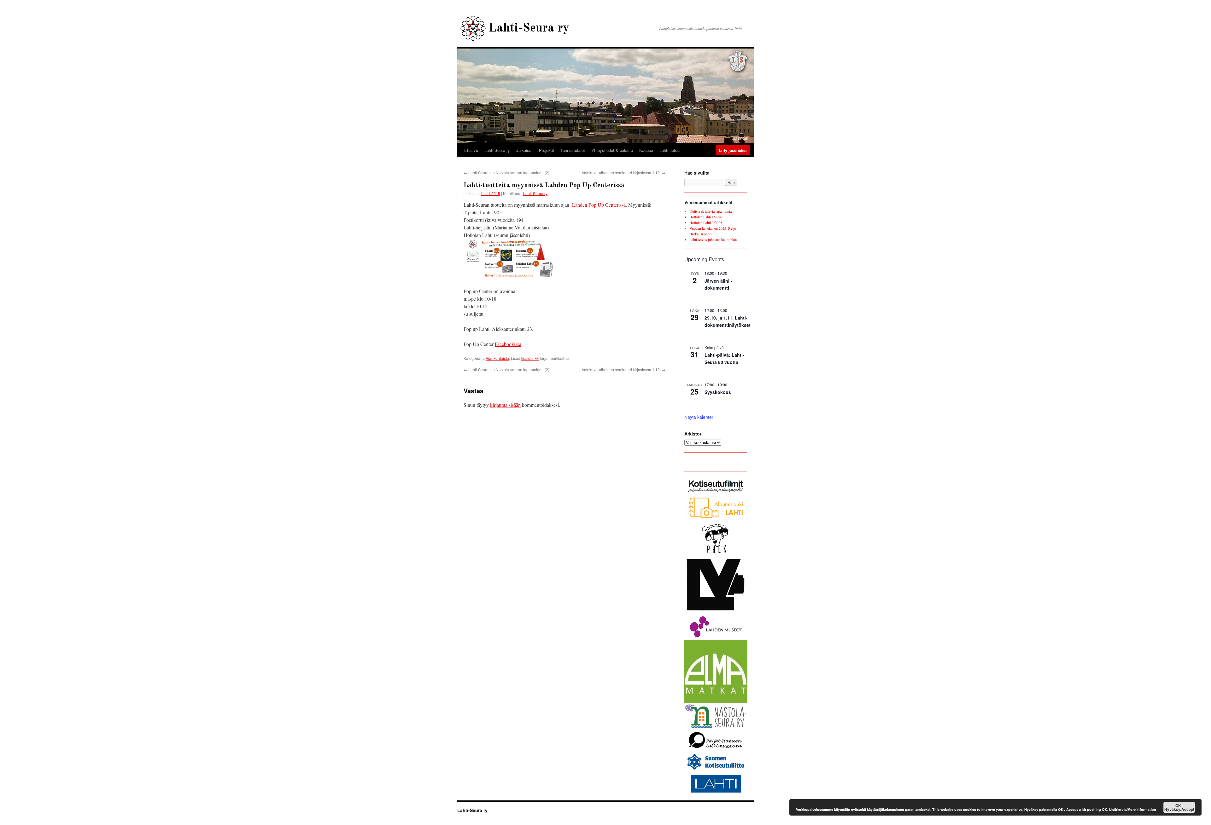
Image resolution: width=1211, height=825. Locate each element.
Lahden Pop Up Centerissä (599, 204)
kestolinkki (530, 358)
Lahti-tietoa (669, 150)
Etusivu (471, 150)
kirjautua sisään (505, 404)
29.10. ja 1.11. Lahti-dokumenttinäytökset (728, 321)
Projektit (546, 150)
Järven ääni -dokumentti (718, 284)
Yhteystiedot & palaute (612, 150)
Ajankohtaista (497, 358)
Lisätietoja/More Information (1132, 809)
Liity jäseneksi (733, 150)
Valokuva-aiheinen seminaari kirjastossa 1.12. (623, 172)
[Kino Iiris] (715, 554)
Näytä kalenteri (699, 417)
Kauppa (646, 150)
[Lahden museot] (715, 637)
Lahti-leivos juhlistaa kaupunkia (713, 239)
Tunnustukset (572, 150)
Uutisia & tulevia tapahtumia (710, 211)
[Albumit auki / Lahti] (715, 518)
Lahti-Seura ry (529, 28)
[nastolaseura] (715, 726)
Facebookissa (508, 344)
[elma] (715, 701)
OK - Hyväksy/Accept (1179, 807)
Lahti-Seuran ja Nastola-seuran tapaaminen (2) (506, 172)
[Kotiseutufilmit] (715, 493)
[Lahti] (715, 793)
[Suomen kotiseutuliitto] (715, 769)
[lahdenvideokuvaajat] (715, 611)
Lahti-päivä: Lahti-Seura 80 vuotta (724, 358)
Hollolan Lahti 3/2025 (705, 222)
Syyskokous (718, 392)
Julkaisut (524, 150)
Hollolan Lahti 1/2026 (705, 216)
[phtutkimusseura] (715, 749)
